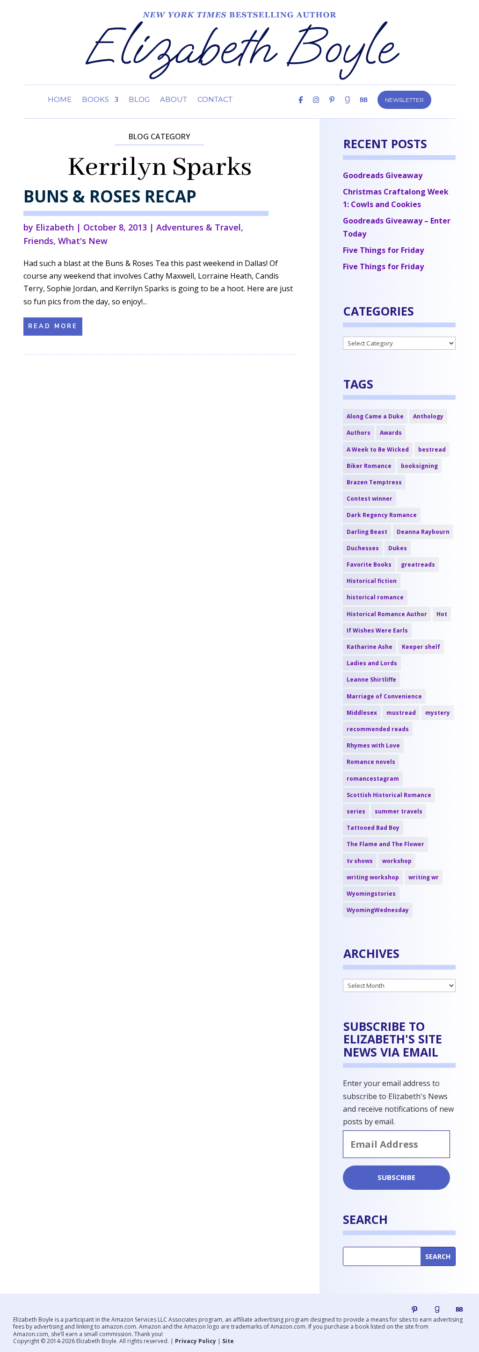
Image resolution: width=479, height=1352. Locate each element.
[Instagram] (316, 107)
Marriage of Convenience (384, 696)
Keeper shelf (421, 647)
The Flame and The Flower (385, 844)
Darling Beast (367, 532)
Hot (441, 614)
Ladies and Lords (372, 663)
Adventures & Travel (198, 227)
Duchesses (363, 548)
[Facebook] (300, 107)
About (173, 100)
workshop (397, 861)
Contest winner (369, 499)
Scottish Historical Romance (389, 795)
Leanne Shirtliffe (371, 679)
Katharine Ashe (369, 647)
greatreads (418, 564)
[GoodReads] (347, 107)
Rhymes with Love (373, 745)
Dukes (397, 548)
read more (53, 326)
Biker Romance (369, 466)
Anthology (428, 416)
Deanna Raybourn (423, 532)
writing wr (423, 877)
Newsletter (404, 99)
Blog (139, 100)
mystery (437, 713)
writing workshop (373, 877)
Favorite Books (369, 564)
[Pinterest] (331, 107)
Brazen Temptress (374, 482)
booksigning (419, 466)
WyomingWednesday (378, 910)
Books (95, 100)
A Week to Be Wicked (378, 449)
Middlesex (362, 713)
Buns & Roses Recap (109, 196)
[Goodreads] (437, 1309)
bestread (432, 449)
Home (60, 100)
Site (228, 1341)
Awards (391, 433)
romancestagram (373, 779)
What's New (83, 240)
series (356, 811)
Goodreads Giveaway (382, 175)
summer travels (398, 811)
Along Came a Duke (375, 416)
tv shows (360, 861)
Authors (358, 433)
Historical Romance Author (387, 614)
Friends (38, 240)
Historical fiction (372, 581)
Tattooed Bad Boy (373, 828)
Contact (214, 100)
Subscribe (396, 1177)
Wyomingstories (371, 894)
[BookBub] (363, 107)
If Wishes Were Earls (377, 630)
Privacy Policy (195, 1341)
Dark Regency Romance (382, 515)
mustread (401, 713)
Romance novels (371, 762)
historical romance (375, 597)
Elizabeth (55, 227)
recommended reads (378, 729)
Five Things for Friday (383, 250)
